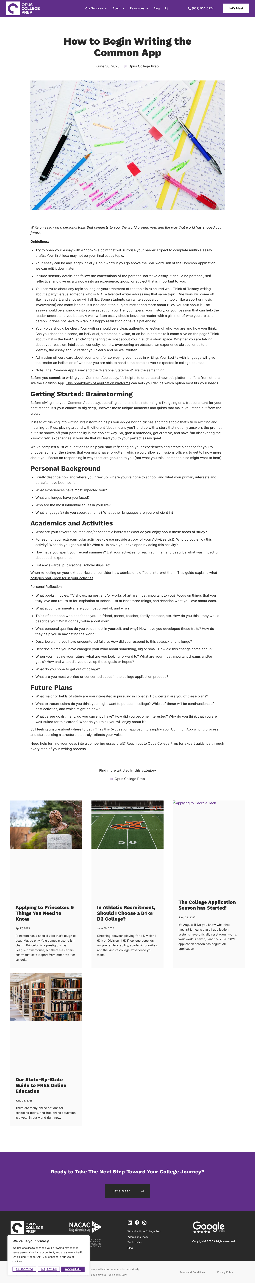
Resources (137, 8)
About (116, 8)
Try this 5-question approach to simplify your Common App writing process (158, 729)
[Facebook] (137, 1222)
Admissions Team (138, 1236)
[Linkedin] (130, 1222)
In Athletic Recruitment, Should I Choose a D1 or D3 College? (126, 913)
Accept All (73, 1269)
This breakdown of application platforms (98, 383)
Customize (24, 1269)
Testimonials (135, 1242)
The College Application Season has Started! (207, 905)
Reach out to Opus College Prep (152, 743)
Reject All (49, 1269)
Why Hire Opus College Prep (144, 1231)
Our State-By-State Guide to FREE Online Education (40, 1085)
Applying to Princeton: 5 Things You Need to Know (44, 913)
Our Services (94, 8)
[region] (48, 1255)
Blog (157, 8)
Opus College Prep (143, 66)
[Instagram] (144, 1222)
